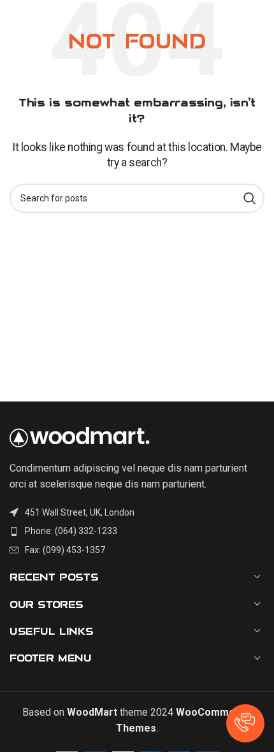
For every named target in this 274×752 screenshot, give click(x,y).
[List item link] (137, 531)
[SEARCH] (249, 198)
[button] (245, 723)
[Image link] (80, 436)
